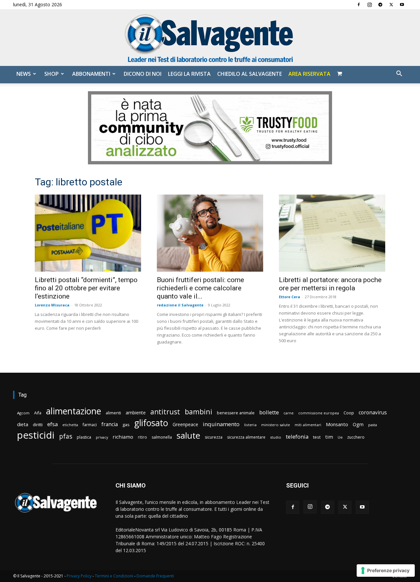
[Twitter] (391, 4)
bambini (198, 411)
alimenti (113, 413)
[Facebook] (359, 4)
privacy (102, 437)
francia (109, 424)
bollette (269, 412)
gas (126, 424)
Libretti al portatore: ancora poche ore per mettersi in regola (330, 284)
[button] (399, 74)
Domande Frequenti (155, 576)
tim (329, 436)
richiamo (123, 436)
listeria (250, 424)
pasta (372, 425)
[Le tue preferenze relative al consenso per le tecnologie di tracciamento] (386, 570)
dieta (22, 424)
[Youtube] (402, 4)
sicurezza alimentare (246, 437)
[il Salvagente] (210, 38)
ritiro (142, 437)
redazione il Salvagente (180, 304)
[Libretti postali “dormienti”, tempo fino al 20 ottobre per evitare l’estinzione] (88, 233)
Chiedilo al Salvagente (249, 73)
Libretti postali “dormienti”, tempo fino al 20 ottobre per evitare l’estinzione (86, 288)
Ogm (358, 424)
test (317, 437)
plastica (84, 437)
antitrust (165, 411)
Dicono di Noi (142, 73)
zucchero (356, 437)
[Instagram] (369, 4)
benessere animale (236, 413)
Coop (349, 413)
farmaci (90, 424)
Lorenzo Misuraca (52, 304)
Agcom (23, 412)
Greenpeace (185, 424)
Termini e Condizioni (114, 576)
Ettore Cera (289, 296)
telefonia (297, 436)
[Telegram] (380, 4)
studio (275, 437)
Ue (340, 437)
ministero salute (275, 424)
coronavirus (373, 412)
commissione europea (318, 412)
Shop (51, 73)
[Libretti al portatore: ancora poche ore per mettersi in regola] (332, 233)
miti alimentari (308, 424)
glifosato (151, 423)
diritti (38, 424)
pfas (65, 436)
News (23, 73)
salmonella (162, 437)
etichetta (70, 424)
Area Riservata (309, 73)
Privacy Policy (79, 576)
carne (289, 412)
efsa (52, 424)
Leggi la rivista (189, 73)
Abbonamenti (91, 73)
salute (188, 435)
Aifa (37, 413)
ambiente (136, 412)
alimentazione (73, 410)
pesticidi (35, 435)
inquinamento (221, 424)
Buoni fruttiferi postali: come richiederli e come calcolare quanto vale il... (200, 288)
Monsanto (337, 424)
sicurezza (213, 437)
